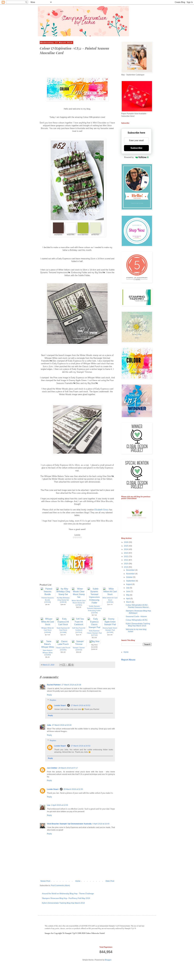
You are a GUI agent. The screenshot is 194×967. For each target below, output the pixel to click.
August (129, 584)
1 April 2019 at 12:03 (59, 805)
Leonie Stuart (60, 705)
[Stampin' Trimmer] (78, 644)
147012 (79, 632)
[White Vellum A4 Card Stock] (110, 594)
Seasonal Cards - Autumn (136, 616)
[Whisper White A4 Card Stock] (47, 624)
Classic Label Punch (63, 647)
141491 (63, 650)
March (129, 602)
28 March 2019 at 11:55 (73, 789)
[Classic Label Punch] (63, 644)
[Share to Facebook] (69, 664)
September (131, 581)
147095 (110, 632)
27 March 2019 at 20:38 (71, 685)
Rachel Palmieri (54, 685)
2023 (126, 553)
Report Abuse (128, 659)
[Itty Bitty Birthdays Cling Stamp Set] (63, 594)
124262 (47, 655)
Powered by (129, 157)
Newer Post (45, 881)
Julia (49, 725)
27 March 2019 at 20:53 (80, 746)
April (128, 598)
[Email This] (60, 664)
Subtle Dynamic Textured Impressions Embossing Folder (94, 608)
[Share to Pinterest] (72, 664)
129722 (79, 650)
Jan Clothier (52, 768)
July (128, 588)
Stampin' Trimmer (79, 647)
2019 (126, 567)
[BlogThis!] (63, 664)
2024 (126, 549)
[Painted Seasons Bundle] (47, 594)
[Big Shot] (94, 641)
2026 (126, 542)
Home (77, 881)
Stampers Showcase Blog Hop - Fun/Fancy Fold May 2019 (66, 898)
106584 (110, 602)
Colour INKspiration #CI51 (136, 620)
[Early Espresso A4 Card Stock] (63, 624)
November (130, 574)
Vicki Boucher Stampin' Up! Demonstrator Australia (69, 824)
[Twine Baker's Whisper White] (47, 647)
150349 (47, 602)
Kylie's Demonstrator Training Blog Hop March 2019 (63, 903)
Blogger (108, 960)
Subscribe (136, 148)
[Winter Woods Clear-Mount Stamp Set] (78, 597)
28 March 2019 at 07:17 (68, 768)
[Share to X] (66, 664)
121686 (63, 632)
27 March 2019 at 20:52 (80, 705)
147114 (94, 635)
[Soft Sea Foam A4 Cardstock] (78, 624)
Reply (49, 695)
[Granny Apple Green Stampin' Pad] (110, 624)
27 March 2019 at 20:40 (62, 725)
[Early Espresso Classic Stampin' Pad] (94, 627)
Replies (53, 700)
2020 (126, 564)
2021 (126, 560)
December (130, 570)
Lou (48, 805)
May (128, 595)
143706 (94, 613)
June (128, 591)
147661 (79, 605)
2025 (126, 546)
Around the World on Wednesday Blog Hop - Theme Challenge (68, 894)
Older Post (109, 881)
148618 (63, 602)
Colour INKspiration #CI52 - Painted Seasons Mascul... (138, 606)
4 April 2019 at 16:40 (100, 824)
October (129, 577)
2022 (126, 556)
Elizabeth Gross (101, 510)
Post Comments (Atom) (60, 885)
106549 (47, 632)
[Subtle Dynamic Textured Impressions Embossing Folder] (94, 603)
